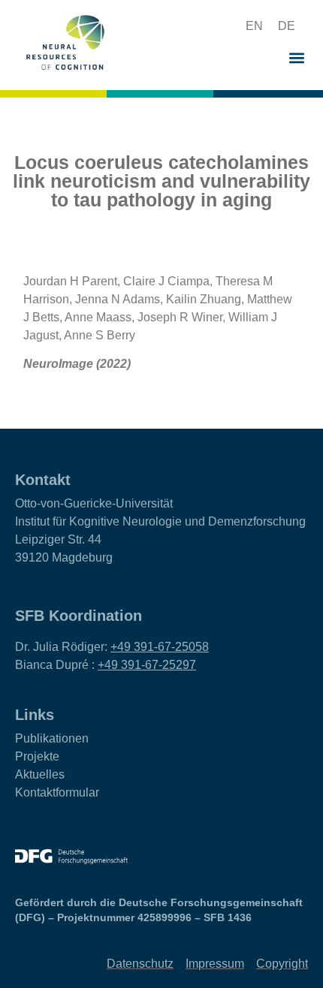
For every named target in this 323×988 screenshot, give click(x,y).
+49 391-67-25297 (147, 664)
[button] (198, 26)
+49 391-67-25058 (159, 646)
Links (34, 714)
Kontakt (43, 479)
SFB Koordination (78, 615)
